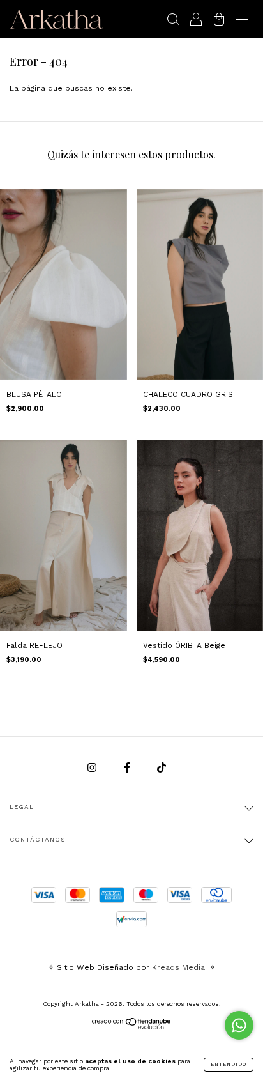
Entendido (228, 1064)
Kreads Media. (179, 967)
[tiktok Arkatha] (161, 767)
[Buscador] (173, 21)
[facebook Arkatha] (128, 767)
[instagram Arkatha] (93, 767)
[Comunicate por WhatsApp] (239, 1025)
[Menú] (242, 21)
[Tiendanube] (132, 1026)
